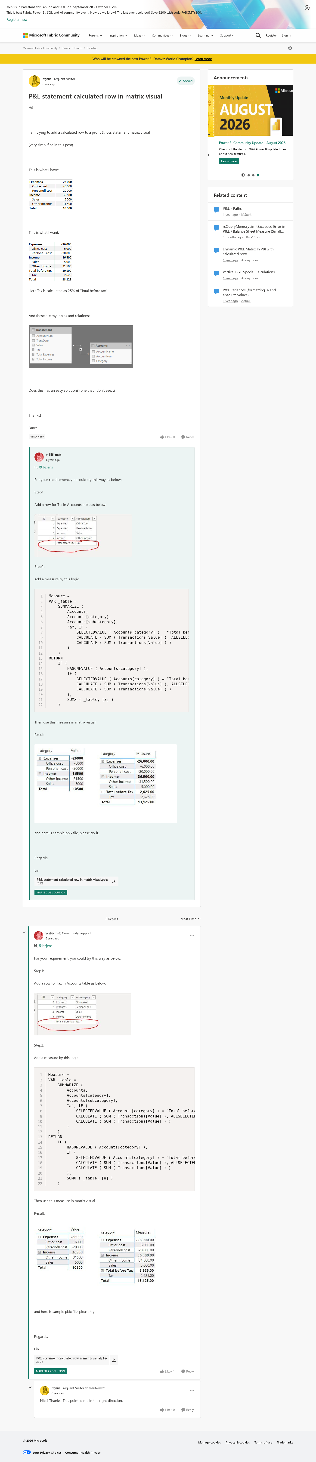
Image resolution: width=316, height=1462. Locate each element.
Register (271, 35)
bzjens (47, 79)
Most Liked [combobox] (191, 919)
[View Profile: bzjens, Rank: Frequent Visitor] (34, 81)
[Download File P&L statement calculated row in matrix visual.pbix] (114, 881)
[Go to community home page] (51, 35)
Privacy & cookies (238, 1442)
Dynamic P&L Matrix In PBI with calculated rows (248, 251)
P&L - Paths (232, 208)
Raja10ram (253, 237)
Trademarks (285, 1442)
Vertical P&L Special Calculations (249, 272)
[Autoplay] (243, 175)
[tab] (248, 175)
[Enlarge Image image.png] (51, 194)
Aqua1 (246, 301)
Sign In (286, 35)
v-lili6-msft (53, 454)
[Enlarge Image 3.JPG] (83, 535)
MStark (246, 214)
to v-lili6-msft (95, 1388)
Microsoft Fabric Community (40, 48)
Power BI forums (72, 48)
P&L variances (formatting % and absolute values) (249, 292)
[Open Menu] (290, 48)
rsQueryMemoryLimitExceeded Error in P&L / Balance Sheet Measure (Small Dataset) (254, 229)
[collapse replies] (24, 932)
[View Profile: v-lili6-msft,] (39, 457)
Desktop (92, 48)
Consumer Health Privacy (83, 1452)
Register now (17, 19)
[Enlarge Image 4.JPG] (105, 783)
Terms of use (263, 1442)
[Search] (258, 35)
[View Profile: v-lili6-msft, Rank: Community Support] (38, 935)
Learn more (203, 58)
